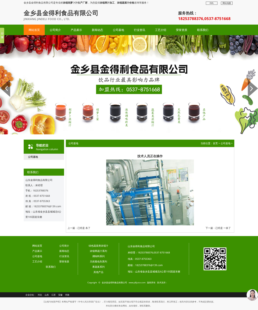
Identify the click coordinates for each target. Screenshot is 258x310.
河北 (40, 294)
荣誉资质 (181, 30)
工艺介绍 (160, 30)
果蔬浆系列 (98, 266)
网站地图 (227, 3)
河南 (67, 294)
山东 (47, 294)
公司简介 (55, 30)
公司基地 (118, 30)
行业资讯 (139, 30)
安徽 (60, 294)
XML (212, 3)
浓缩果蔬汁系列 (98, 251)
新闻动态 (97, 30)
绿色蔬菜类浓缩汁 (98, 245)
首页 (215, 143)
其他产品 (98, 272)
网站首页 (34, 30)
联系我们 (202, 30)
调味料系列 (98, 256)
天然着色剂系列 (98, 261)
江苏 (53, 294)
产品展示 (76, 30)
